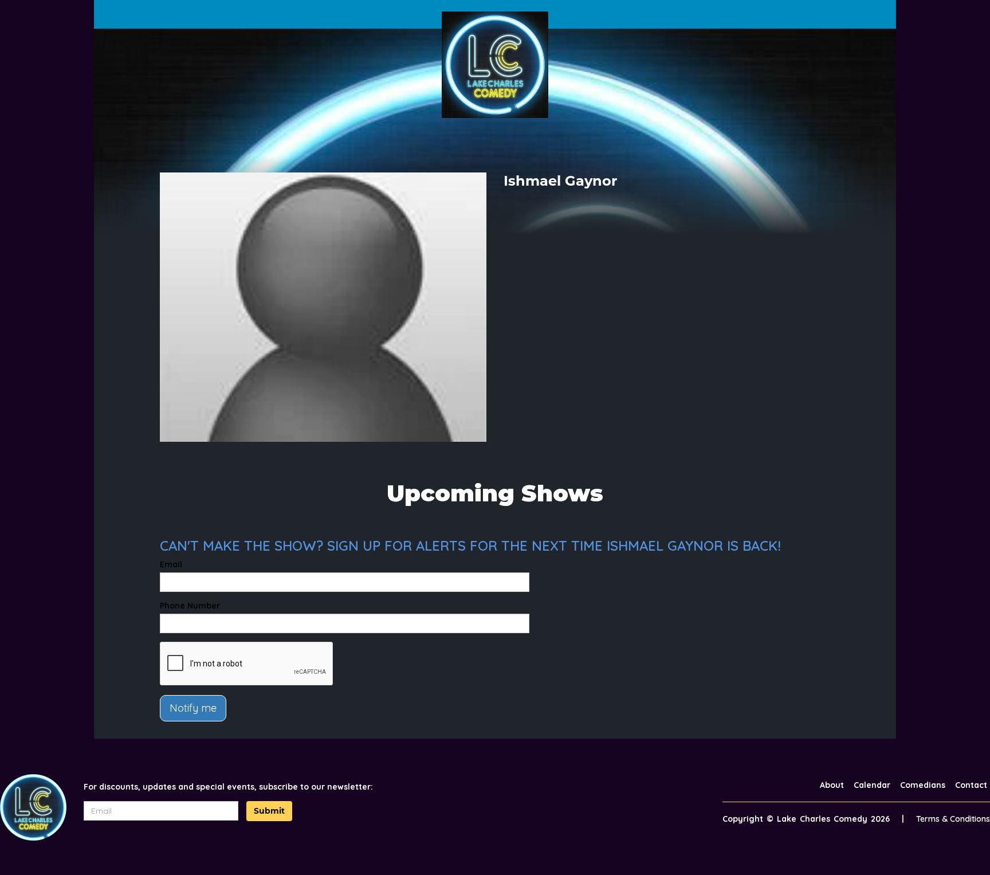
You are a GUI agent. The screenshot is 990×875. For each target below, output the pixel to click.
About (832, 785)
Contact (971, 785)
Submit (269, 811)
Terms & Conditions (953, 819)
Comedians (922, 785)
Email (171, 564)
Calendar (872, 785)
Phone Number (190, 606)
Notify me (193, 708)
